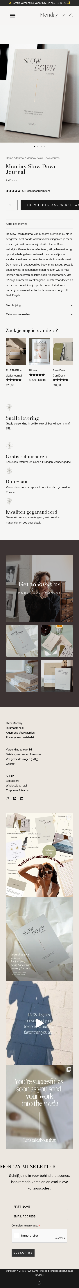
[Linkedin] (21, 798)
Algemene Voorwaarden (20, 732)
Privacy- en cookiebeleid (20, 737)
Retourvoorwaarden (18, 314)
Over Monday (14, 723)
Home (9, 158)
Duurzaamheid (15, 727)
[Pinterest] (14, 798)
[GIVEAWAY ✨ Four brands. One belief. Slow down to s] (39, 855)
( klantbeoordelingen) (36, 190)
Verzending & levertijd (19, 749)
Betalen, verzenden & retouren (24, 754)
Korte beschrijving (16, 223)
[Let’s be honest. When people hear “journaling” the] (39, 939)
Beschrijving (13, 305)
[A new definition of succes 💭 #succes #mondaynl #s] (39, 1107)
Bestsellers (12, 780)
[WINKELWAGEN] (71, 15)
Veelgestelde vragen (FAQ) (22, 759)
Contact (10, 763)
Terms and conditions (49, 1271)
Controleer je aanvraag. (26, 1225)
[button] (34, 146)
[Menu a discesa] (13, 15)
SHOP (10, 776)
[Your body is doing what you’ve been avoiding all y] (39, 1023)
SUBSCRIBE (23, 1252)
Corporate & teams (17, 790)
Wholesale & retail (16, 785)
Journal (19, 158)
